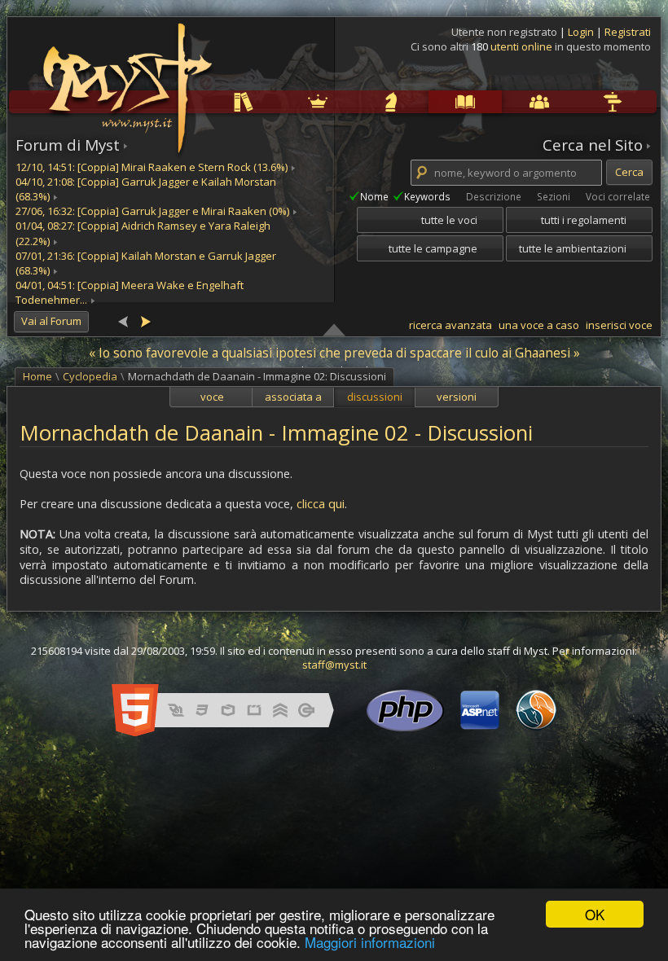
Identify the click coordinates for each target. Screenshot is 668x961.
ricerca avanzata (450, 325)
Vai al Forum (51, 321)
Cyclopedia (431, 101)
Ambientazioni (284, 101)
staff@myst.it (334, 664)
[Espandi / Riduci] (334, 329)
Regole (209, 101)
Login (582, 31)
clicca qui (321, 503)
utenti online (521, 46)
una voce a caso (539, 325)
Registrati (627, 31)
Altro (577, 101)
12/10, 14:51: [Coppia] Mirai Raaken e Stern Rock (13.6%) (151, 167)
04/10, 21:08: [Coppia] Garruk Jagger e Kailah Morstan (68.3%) (145, 189)
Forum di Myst (67, 145)
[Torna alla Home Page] (125, 78)
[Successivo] (145, 320)
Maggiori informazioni (370, 942)
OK (594, 914)
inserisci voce (619, 325)
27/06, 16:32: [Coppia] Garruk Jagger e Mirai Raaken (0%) (152, 211)
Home (37, 376)
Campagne (357, 101)
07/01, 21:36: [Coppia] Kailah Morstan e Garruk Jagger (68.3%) (145, 263)
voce (212, 396)
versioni (457, 396)
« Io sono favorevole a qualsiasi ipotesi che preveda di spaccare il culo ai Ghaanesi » (334, 353)
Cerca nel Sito (593, 145)
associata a (293, 396)
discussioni (374, 396)
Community (505, 101)
